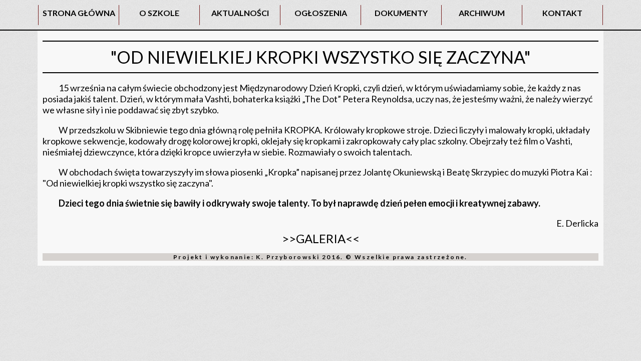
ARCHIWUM (482, 13)
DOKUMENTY (401, 13)
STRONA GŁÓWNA (79, 13)
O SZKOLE (159, 13)
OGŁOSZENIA (320, 13)
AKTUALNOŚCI (240, 13)
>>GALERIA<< (321, 238)
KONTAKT (562, 13)
